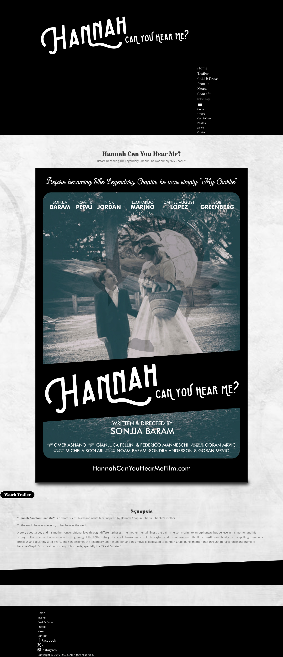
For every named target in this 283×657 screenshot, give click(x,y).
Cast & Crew (204, 118)
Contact (201, 132)
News (200, 127)
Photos (201, 123)
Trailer (201, 114)
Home (200, 109)
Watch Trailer (17, 495)
